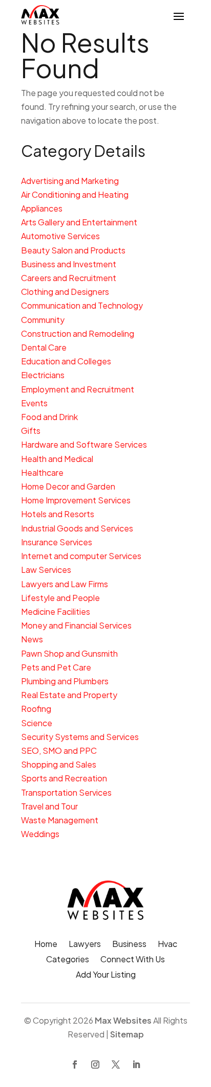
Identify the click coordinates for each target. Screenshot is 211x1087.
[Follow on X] (116, 1064)
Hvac (167, 944)
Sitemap (127, 1034)
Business (129, 944)
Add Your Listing (106, 975)
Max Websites (123, 1020)
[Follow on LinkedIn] (136, 1064)
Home (45, 944)
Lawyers (85, 944)
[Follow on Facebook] (75, 1064)
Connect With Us (132, 960)
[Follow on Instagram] (95, 1064)
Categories (67, 960)
